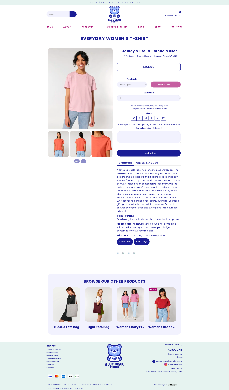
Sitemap (50, 367)
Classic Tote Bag (66, 327)
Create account (175, 354)
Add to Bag (150, 152)
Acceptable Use (54, 358)
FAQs (141, 27)
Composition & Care (147, 162)
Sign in (179, 357)
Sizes (149, 113)
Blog (158, 27)
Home (50, 27)
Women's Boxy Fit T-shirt (135, 327)
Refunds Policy (53, 361)
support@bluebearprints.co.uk (169, 361)
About (67, 27)
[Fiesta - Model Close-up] (101, 144)
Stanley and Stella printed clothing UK (96, 385)
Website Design (159, 385)
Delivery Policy (53, 355)
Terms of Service (54, 350)
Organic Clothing (144, 56)
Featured (153, 289)
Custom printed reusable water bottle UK (65, 388)
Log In (169, 14)
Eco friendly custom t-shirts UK (62, 385)
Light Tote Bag (98, 327)
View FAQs (141, 241)
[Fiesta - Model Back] (80, 144)
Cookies (50, 364)
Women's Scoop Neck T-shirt (170, 327)
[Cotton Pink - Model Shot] (80, 88)
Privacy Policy (52, 353)
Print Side (132, 79)
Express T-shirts (117, 27)
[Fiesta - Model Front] (58, 144)
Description (125, 162)
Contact (176, 27)
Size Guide (124, 241)
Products (88, 27)
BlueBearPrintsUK (174, 364)
